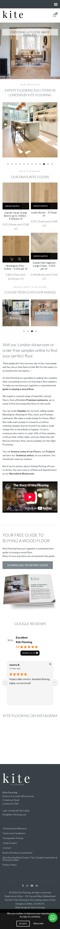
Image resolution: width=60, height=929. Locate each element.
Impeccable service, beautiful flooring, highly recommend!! (29, 681)
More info (39, 923)
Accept (23, 923)
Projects (50, 451)
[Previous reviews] (5, 682)
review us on (28, 653)
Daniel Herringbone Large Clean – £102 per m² (44, 265)
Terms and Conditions (14, 833)
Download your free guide (27, 565)
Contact (6, 847)
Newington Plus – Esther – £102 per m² (16, 267)
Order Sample (12, 206)
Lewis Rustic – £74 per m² (44, 214)
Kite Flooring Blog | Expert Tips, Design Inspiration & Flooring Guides (29, 858)
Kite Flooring (24, 642)
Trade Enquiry (9, 843)
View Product (25, 206)
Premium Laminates (37, 400)
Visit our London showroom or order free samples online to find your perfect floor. (29, 350)
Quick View (19, 259)
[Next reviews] (55, 682)
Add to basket (12, 259)
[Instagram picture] (11, 732)
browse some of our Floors (26, 451)
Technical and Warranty (14, 828)
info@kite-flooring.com (14, 814)
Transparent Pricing (12, 838)
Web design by (23, 907)
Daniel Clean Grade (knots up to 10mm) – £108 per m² (16, 215)
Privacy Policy (9, 864)
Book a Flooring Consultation (17, 852)
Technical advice (25, 455)
